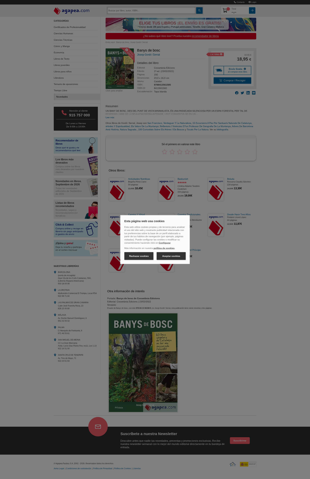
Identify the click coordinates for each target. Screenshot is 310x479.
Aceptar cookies (171, 256)
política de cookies (164, 248)
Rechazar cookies (139, 256)
